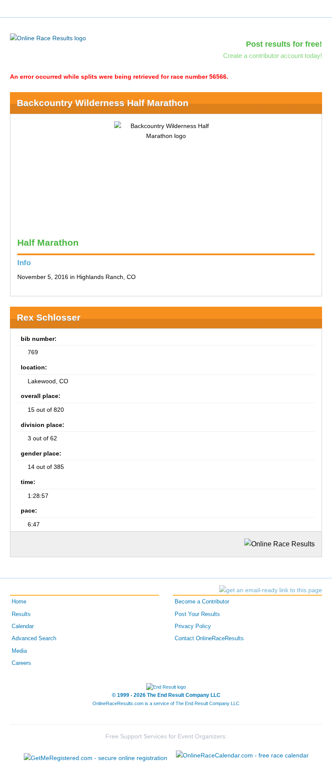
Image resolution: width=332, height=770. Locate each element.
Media (19, 651)
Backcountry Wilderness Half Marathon (102, 103)
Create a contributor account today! (272, 55)
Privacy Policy (193, 626)
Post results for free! (284, 44)
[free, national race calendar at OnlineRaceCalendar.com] (242, 755)
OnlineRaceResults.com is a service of (166, 703)
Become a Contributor (202, 602)
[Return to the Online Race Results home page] (48, 37)
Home (19, 602)
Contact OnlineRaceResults (209, 638)
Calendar (23, 626)
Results (21, 614)
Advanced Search (34, 638)
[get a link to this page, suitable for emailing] (270, 590)
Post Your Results (197, 614)
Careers (21, 663)
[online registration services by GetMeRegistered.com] (95, 755)
